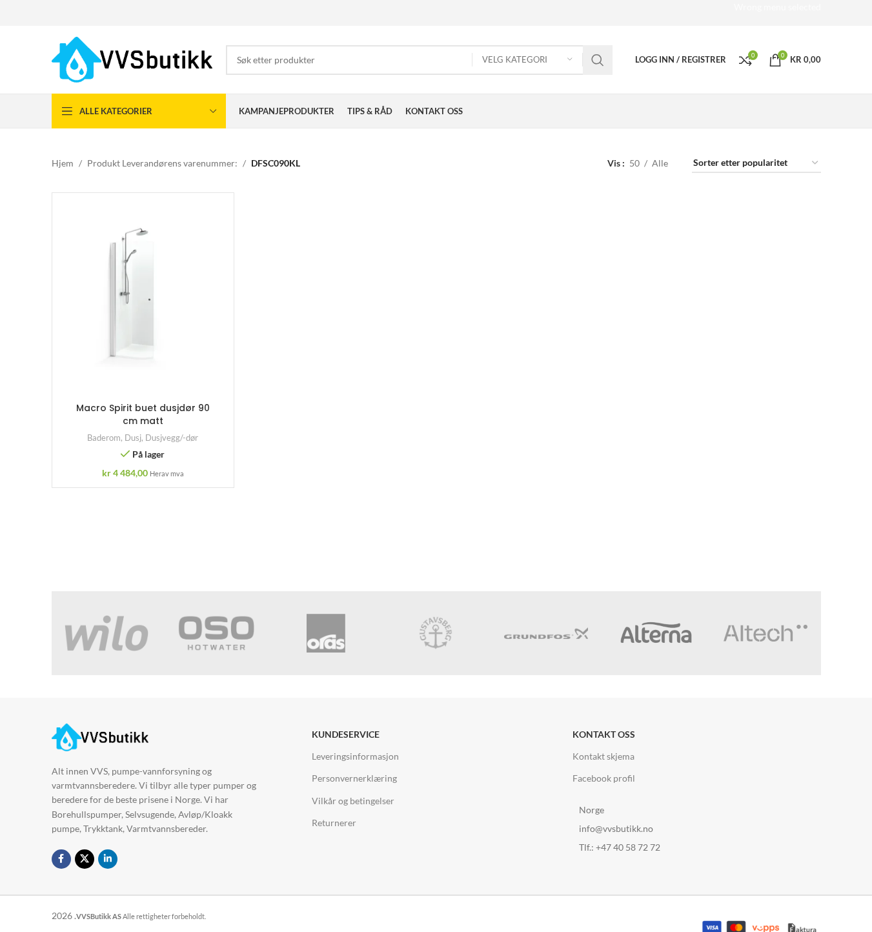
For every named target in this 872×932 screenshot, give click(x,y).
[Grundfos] (546, 633)
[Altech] (765, 633)
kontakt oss (604, 734)
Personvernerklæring (354, 778)
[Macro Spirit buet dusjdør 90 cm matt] (143, 299)
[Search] (598, 60)
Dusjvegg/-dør (171, 437)
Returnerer (334, 822)
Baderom (104, 437)
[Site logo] (132, 58)
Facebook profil (604, 778)
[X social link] (84, 859)
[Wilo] (106, 633)
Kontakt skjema (603, 756)
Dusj (133, 437)
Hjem (63, 162)
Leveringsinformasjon (355, 756)
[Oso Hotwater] (216, 633)
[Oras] (326, 633)
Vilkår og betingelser (353, 800)
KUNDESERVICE (346, 734)
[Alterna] (656, 633)
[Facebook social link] (61, 859)
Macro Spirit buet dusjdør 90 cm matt (143, 414)
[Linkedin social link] (107, 859)
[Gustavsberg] (436, 633)
